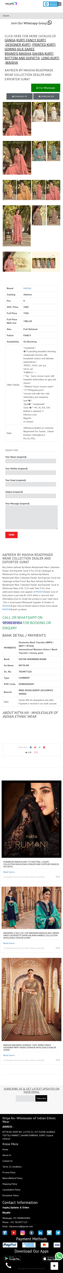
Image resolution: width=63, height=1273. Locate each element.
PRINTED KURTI (44, 45)
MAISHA (25, 54)
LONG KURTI (50, 58)
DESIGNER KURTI (18, 45)
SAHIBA (38, 54)
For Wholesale (47, 87)
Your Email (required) (15, 480)
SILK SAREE (26, 49)
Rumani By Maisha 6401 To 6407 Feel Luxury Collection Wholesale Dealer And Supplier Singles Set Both (31, 864)
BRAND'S (11, 54)
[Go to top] (54, 1266)
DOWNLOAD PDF (47, 96)
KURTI (20, 40)
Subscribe (41, 1098)
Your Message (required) (17, 503)
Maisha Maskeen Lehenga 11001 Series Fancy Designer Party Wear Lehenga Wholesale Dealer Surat (29, 1047)
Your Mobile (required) (16, 468)
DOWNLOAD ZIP (20, 96)
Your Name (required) (15, 456)
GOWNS (10, 49)
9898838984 (12, 623)
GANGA (10, 40)
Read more (8, 872)
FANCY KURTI (36, 40)
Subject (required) (14, 491)
